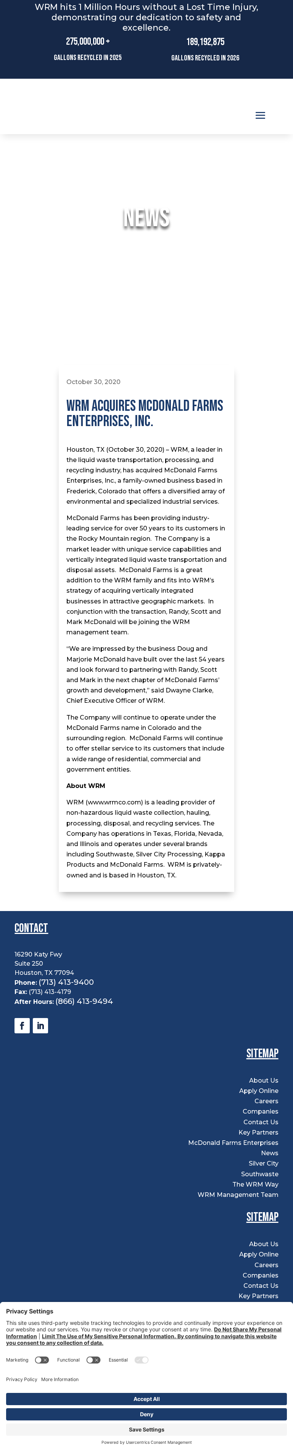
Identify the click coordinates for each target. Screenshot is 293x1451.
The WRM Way (255, 1184)
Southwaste (260, 1174)
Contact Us (261, 1122)
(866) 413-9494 (84, 1001)
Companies (261, 1111)
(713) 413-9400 (66, 982)
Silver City (264, 1163)
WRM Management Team (238, 1194)
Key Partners (258, 1132)
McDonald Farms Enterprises (233, 1142)
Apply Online (259, 1090)
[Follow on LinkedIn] (40, 1025)
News (270, 1153)
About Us (264, 1080)
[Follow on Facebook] (22, 1025)
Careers (266, 1101)
